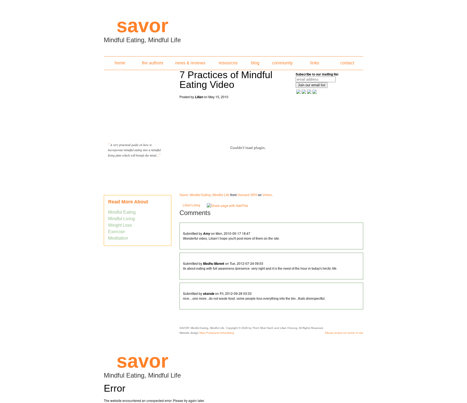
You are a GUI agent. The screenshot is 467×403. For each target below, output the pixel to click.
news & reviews (190, 63)
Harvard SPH (247, 195)
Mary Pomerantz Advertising (216, 332)
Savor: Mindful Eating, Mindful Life (204, 195)
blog (255, 63)
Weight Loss (120, 225)
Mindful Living (121, 218)
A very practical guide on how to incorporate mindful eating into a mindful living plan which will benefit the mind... (134, 150)
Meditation (118, 238)
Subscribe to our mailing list (317, 74)
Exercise (116, 231)
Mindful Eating (122, 212)
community (282, 63)
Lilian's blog (191, 205)
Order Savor (137, 169)
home (120, 63)
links (314, 63)
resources (228, 63)
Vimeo (267, 195)
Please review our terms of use (344, 332)
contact (347, 63)
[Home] (233, 26)
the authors (152, 63)
